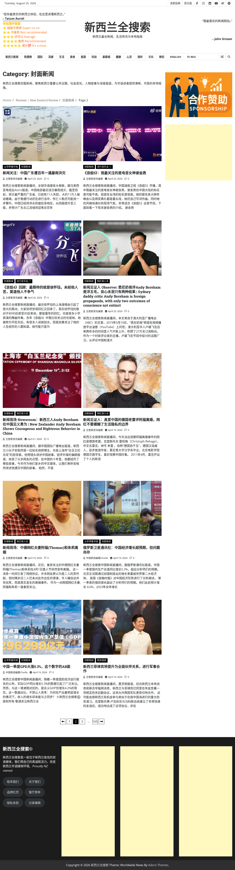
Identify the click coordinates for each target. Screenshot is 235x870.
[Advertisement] (198, 152)
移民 (161, 57)
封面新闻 (25, 166)
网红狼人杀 (103, 281)
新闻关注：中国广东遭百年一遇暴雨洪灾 (34, 173)
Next (101, 721)
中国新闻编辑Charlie (97, 558)
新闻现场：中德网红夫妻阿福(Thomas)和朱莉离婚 (40, 549)
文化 (150, 57)
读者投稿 (175, 3)
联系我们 (13, 782)
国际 (40, 57)
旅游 (83, 57)
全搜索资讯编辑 (14, 178)
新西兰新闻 (12, 57)
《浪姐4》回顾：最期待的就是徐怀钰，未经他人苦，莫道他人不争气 (40, 289)
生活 (61, 57)
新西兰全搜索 (117, 27)
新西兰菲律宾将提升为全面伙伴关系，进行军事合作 (121, 668)
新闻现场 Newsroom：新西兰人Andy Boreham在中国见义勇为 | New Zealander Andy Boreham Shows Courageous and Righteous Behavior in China (42, 426)
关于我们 (35, 782)
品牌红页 (13, 792)
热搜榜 (28, 57)
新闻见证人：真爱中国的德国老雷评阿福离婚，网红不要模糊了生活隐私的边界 (121, 421)
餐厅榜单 (35, 792)
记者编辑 (35, 803)
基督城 (106, 57)
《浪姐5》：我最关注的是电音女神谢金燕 (114, 173)
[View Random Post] (221, 56)
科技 (94, 57)
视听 (140, 57)
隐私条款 (13, 803)
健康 (118, 57)
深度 (50, 57)
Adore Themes (158, 865)
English (175, 57)
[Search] (228, 56)
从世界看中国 (11, 166)
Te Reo (191, 57)
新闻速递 (101, 660)
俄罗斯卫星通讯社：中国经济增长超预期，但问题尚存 (121, 549)
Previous (63, 721)
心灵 (129, 57)
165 (95, 721)
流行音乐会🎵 (104, 166)
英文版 (188, 3)
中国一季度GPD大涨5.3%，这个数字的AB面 (36, 666)
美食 (72, 57)
